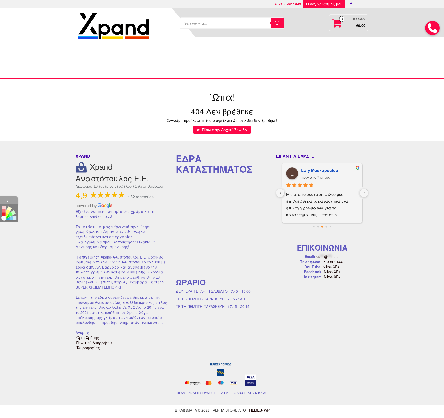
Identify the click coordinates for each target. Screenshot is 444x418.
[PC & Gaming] (258, 60)
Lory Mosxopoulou (319, 170)
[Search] (277, 23)
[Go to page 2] (322, 227)
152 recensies (141, 197)
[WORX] (294, 60)
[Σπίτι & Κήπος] (222, 60)
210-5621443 (334, 261)
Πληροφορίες (88, 347)
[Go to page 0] (313, 226)
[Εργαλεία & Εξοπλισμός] (186, 60)
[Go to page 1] (318, 226)
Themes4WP (258, 410)
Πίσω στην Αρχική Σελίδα (224, 129)
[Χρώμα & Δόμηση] (150, 60)
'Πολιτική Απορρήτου (94, 342)
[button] (432, 28)
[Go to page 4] (330, 227)
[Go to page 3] (326, 227)
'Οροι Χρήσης (87, 337)
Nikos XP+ (331, 266)
